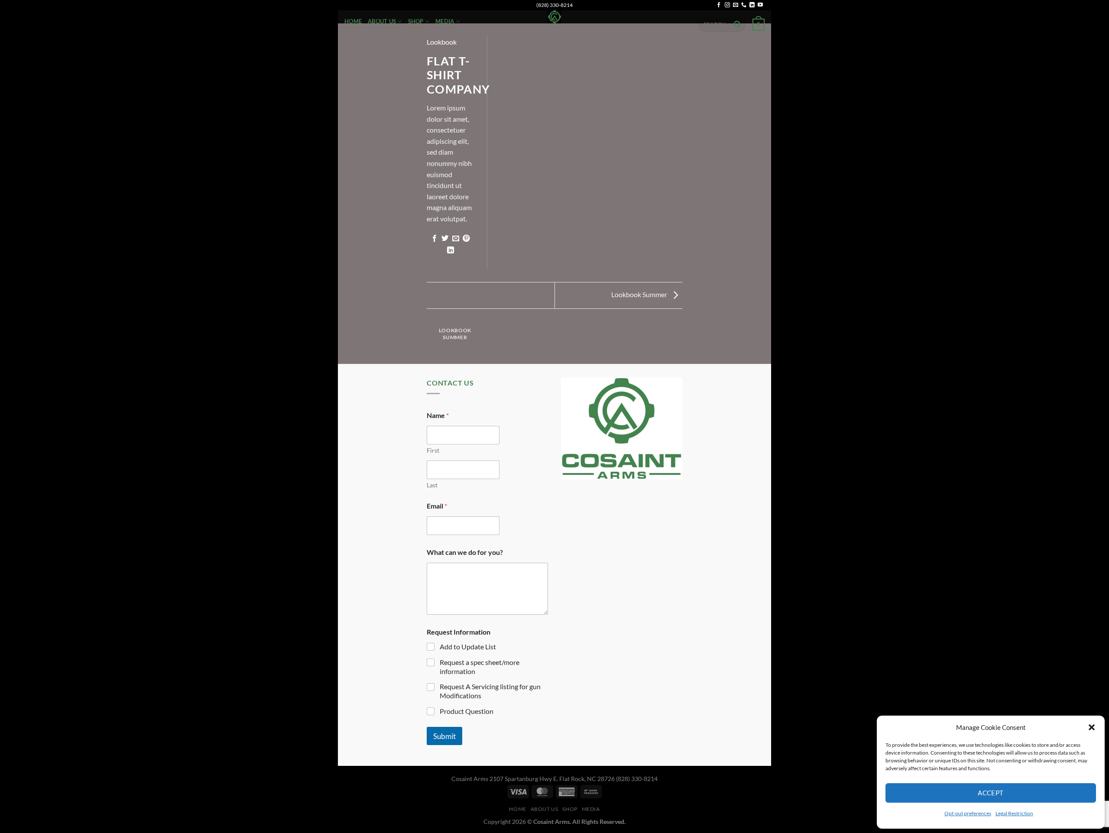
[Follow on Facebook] (718, 5)
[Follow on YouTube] (760, 5)
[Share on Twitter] (444, 239)
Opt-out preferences (967, 813)
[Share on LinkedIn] (450, 250)
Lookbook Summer (639, 294)
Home (353, 21)
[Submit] (737, 24)
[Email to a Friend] (455, 239)
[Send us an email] (735, 5)
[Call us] (743, 5)
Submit (444, 736)
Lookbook (442, 42)
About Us (382, 21)
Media (444, 21)
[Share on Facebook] (434, 239)
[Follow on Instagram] (727, 5)
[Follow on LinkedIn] (752, 5)
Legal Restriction (1014, 813)
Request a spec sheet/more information (479, 666)
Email (437, 506)
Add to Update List (468, 646)
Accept (991, 793)
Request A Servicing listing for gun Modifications (490, 691)
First (433, 450)
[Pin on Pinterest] (466, 239)
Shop (416, 21)
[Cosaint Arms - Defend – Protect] (554, 16)
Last (432, 485)
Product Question (466, 711)
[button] (1091, 727)
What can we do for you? (465, 552)
